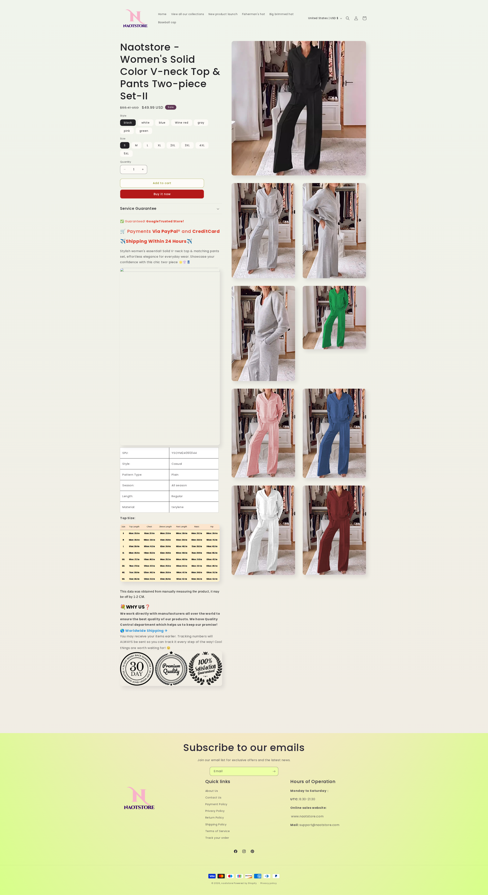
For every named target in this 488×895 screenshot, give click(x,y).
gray (201, 123)
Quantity (125, 162)
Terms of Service (217, 831)
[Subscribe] (274, 771)
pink (127, 131)
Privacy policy (268, 883)
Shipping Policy (216, 824)
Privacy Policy (215, 811)
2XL (172, 145)
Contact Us (213, 797)
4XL (202, 145)
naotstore (227, 883)
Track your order (217, 838)
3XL (187, 145)
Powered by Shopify (245, 883)
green (144, 131)
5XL (126, 153)
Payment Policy (216, 804)
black (128, 123)
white (145, 123)
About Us (211, 791)
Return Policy (214, 818)
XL (159, 145)
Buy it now (162, 194)
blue (162, 123)
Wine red (181, 123)
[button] (348, 18)
